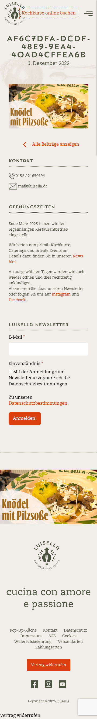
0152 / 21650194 (30, 176)
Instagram (61, 294)
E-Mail (17, 337)
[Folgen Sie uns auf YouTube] (62, 684)
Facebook (17, 300)
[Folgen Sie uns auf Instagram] (48, 684)
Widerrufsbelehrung (32, 642)
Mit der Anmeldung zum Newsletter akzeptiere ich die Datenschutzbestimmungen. (39, 378)
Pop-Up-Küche (23, 630)
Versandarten (70, 642)
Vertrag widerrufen (48, 665)
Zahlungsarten (48, 647)
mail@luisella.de (33, 186)
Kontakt (50, 630)
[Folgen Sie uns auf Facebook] (34, 684)
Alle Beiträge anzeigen (55, 144)
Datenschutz (75, 630)
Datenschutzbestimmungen (38, 403)
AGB (52, 636)
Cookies (69, 636)
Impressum (31, 636)
